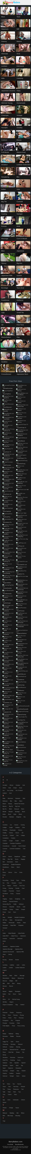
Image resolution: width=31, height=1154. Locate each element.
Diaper (24, 856)
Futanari (18, 893)
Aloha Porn (6, 442)
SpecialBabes (20, 394)
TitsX (25, 513)
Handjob (10, 917)
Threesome (16, 1089)
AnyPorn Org (6, 747)
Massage (22, 975)
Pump (13, 1025)
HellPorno (19, 390)
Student (23, 1070)
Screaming (5, 1044)
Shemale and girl (14, 1049)
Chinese (20, 830)
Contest (5, 840)
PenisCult (5, 423)
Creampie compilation (15, 843)
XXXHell (5, 765)
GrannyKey (6, 538)
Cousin (23, 840)
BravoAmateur (6, 553)
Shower (18, 1052)
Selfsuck (5, 1047)
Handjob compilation (19, 917)
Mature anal (21, 978)
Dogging (23, 859)
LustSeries (19, 731)
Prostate (5, 1023)
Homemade (11, 922)
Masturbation (6, 978)
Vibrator (5, 1107)
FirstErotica (6, 735)
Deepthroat (17, 856)
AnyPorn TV (6, 753)
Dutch (18, 867)
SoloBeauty (6, 477)
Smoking (12, 1060)
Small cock (20, 1057)
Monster (5, 986)
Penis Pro (19, 554)
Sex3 (11, 749)
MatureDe (5, 411)
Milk (4, 983)
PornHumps (6, 716)
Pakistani (5, 1012)
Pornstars (21, 1017)
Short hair (10, 1052)
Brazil (9, 814)
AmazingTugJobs (7, 588)
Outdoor (22, 1004)
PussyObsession (7, 407)
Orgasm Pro (6, 526)
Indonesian (23, 936)
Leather (4, 967)
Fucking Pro (6, 731)
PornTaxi (5, 622)
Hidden (4, 922)
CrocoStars (6, 549)
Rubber (12, 1036)
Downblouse (6, 867)
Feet (8, 883)
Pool (15, 1017)
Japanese (5, 946)
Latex (18, 965)
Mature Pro (19, 649)
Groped (23, 909)
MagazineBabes (7, 582)
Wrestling (17, 1115)
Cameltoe (5, 824)
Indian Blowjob (12, 933)
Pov (12, 1020)
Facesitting (5, 880)
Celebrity (17, 827)
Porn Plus (19, 653)
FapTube (5, 677)
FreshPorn (5, 673)
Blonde (4, 811)
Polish (9, 1017)
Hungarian (20, 925)
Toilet (14, 1092)
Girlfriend (21, 904)
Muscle (11, 986)
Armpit (15, 787)
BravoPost (19, 528)
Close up (5, 835)
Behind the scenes (19, 803)
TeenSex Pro (20, 499)
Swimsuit (5, 1076)
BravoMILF (6, 681)
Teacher (19, 1084)
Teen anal (15, 1086)
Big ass (5, 806)
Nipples (10, 991)
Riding (17, 1033)
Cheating (5, 830)
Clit (22, 832)
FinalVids (19, 510)
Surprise (5, 1073)
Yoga (4, 1121)
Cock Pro (19, 637)
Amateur (18, 785)
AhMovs (19, 698)
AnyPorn (5, 401)
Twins (15, 1094)
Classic (17, 832)
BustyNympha (20, 626)
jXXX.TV (19, 702)
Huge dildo (13, 925)
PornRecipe (19, 614)
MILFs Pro (19, 414)
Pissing (22, 1015)
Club (17, 835)
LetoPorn (19, 503)
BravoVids (5, 506)
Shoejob (23, 1049)
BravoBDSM (20, 601)
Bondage (17, 811)
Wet (18, 1113)
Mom (13, 983)
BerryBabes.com (11, 2)
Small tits (5, 1060)
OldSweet (5, 557)
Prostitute (11, 1023)
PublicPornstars (7, 465)
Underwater (16, 1099)
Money (19, 983)
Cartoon (16, 824)
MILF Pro (5, 565)
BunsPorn (19, 422)
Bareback (18, 798)
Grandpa (5, 909)
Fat (3, 883)
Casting (23, 824)
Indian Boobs (21, 933)
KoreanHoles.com (7, 702)
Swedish (18, 1073)
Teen (9, 1086)
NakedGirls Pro (20, 574)
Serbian (11, 1047)
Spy (22, 1065)
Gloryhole (11, 906)
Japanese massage (7, 949)
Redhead (11, 1033)
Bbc (11, 801)
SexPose (19, 398)
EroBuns (5, 669)
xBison (4, 739)
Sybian (23, 1076)
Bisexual (16, 809)
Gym (9, 912)
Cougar (11, 840)
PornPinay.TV (6, 561)
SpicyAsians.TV (7, 452)
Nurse (14, 994)
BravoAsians (20, 585)
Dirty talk (10, 859)
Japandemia (20, 435)
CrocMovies (6, 610)
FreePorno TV (6, 430)
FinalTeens (19, 418)
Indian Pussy (14, 936)
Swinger (12, 1076)
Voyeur (17, 1107)
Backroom (10, 798)
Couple (17, 840)
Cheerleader (13, 830)
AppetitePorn (20, 593)
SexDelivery (6, 614)
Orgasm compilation (8, 1004)
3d (7, 780)
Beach (4, 803)
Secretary (13, 1044)
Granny (11, 909)
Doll (4, 861)
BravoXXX (19, 550)
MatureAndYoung (21, 463)
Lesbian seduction (20, 967)
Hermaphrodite (18, 920)
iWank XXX (19, 475)
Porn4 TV (19, 557)
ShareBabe (19, 387)
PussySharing (6, 573)
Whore (22, 1113)
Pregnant (18, 1020)
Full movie (5, 893)
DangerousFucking (21, 714)
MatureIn (5, 618)
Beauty (10, 803)
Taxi (14, 1084)
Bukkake (11, 817)
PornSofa (19, 402)
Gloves (18, 906)
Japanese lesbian (14, 946)
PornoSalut (19, 641)
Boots (23, 811)
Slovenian (12, 1057)
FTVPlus (5, 642)
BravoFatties (6, 665)
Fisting (4, 888)
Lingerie (5, 970)
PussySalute (6, 419)
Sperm (11, 1065)
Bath (24, 798)
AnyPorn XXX (20, 657)
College (23, 835)
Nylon (20, 994)
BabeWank (5, 719)
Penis (9, 1015)
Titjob (9, 1092)
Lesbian (11, 967)
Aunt (10, 793)
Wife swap (10, 1115)
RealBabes (19, 739)
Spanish (23, 1062)
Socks (18, 1060)
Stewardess (18, 1068)
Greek (17, 909)
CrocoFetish (20, 452)
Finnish (15, 885)
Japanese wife (20, 951)
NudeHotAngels (7, 603)
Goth (24, 906)
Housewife (5, 925)
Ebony (4, 872)
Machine (5, 975)
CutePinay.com (20, 546)
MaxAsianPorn (6, 517)
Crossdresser (6, 846)
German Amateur (13, 901)
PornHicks (5, 597)
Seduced (20, 1044)
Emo (16, 872)
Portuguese (5, 1020)
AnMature (19, 410)
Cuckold (14, 846)
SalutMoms (19, 568)
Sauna (17, 1041)
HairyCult (5, 693)
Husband (5, 928)
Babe (4, 798)
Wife (4, 1115)
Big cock (17, 806)
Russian (18, 1036)
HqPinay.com (20, 445)
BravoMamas (20, 431)
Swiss (17, 1076)
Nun (9, 994)
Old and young (16, 999)
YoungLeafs (20, 668)
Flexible (17, 888)
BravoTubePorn (7, 394)
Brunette (5, 817)
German (5, 901)
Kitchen (11, 959)
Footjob (4, 891)
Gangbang (17, 899)
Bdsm (20, 801)
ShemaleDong (20, 664)
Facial (12, 880)
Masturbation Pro (7, 522)
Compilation (6, 838)
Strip (18, 1070)
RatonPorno (20, 517)
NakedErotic (20, 483)
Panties (12, 1012)
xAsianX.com (20, 525)
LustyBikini (6, 534)
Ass (4, 790)
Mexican (5, 980)
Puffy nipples (6, 1025)
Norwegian (17, 991)
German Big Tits (7, 904)
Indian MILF (6, 936)
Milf (16, 980)
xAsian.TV (5, 761)
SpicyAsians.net (7, 494)
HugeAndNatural (21, 441)
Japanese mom (19, 949)
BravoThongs (6, 469)
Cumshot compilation (15, 848)
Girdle (14, 904)
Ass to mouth (19, 790)
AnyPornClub (20, 622)
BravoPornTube (20, 685)
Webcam (5, 1113)
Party (4, 1015)
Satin (12, 1041)
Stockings (5, 1070)
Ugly (4, 1099)
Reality (4, 1033)
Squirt (4, 1068)
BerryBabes (6, 743)
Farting (23, 880)
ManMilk (19, 495)
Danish (10, 856)
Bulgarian (18, 817)
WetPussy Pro (6, 577)
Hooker (18, 922)
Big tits (5, 809)
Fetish (20, 883)
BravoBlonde (6, 415)
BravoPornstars (20, 610)
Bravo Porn (19, 605)
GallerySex (19, 521)
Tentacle (23, 1086)
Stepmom (10, 1068)
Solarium (5, 1062)
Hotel (24, 922)
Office (4, 999)
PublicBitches (6, 455)
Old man (5, 1002)
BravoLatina (6, 661)
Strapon (12, 1070)
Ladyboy (12, 965)
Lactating (5, 965)
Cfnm (23, 827)
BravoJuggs (6, 607)
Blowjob (11, 811)
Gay (24, 899)
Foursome (11, 891)
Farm (17, 880)
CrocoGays (6, 706)
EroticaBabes (20, 660)
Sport (17, 1065)
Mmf (8, 983)
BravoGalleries (20, 745)
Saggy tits (5, 1041)
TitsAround (19, 597)
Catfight (5, 827)
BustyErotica (20, 645)
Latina (23, 965)
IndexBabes (6, 459)
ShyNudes (5, 426)
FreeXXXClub (20, 589)
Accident (5, 785)
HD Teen (5, 920)
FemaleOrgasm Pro (21, 458)
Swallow (11, 1073)
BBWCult (5, 498)
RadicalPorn (20, 532)
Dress (12, 867)
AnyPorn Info (20, 448)
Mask (15, 975)
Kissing (4, 959)
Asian (20, 787)
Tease (4, 1086)
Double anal (6, 864)
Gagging (5, 899)
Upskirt (4, 1102)
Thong (9, 1089)
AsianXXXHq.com (21, 674)
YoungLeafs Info (7, 712)
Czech (4, 851)
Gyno (14, 912)
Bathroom (5, 801)
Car (11, 824)
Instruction (12, 938)
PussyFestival (6, 689)
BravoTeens (6, 546)
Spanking (5, 1065)
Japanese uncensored (8, 951)
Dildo (4, 859)
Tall (3, 1084)
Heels (11, 920)
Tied (22, 1089)
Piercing (15, 1015)
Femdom (14, 883)
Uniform (23, 1099)
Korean (17, 959)
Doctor (16, 859)
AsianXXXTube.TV (21, 427)
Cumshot (5, 848)
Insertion (5, 938)
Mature (13, 978)
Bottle (4, 814)
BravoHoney (6, 484)
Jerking (10, 954)
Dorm (16, 861)
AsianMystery (20, 471)
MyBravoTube (20, 406)
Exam (4, 875)
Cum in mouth (22, 846)
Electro (10, 872)
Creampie (5, 843)
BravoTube (5, 488)
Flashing (11, 888)
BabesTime (6, 723)
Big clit (11, 806)
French (18, 891)
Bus (25, 817)
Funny (12, 893)
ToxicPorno (19, 754)
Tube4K (5, 630)
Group (4, 912)
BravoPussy (20, 762)
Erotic (20, 872)
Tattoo (8, 1084)
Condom (13, 838)
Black (22, 809)
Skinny (4, 1054)
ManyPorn (5, 473)
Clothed (12, 835)
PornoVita (5, 626)
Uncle (8, 1099)
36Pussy (5, 638)
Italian (4, 941)
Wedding (12, 1113)
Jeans (4, 954)
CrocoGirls (5, 502)
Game (10, 899)
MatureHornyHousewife (22, 709)
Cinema (11, 832)
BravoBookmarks (7, 593)
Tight (4, 1092)
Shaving (18, 1047)
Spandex (16, 1062)
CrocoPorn (5, 654)
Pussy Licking (21, 1025)
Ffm (4, 885)
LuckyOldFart (20, 724)
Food (23, 888)
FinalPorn (19, 479)
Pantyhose (19, 1012)
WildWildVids (20, 582)
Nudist (4, 994)
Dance (4, 856)
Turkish (9, 1094)
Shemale (5, 1049)
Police (4, 1017)
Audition (5, 793)
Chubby (4, 832)
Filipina (9, 885)
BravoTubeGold (7, 511)
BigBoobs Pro (20, 728)
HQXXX (5, 650)
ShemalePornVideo (8, 388)
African (11, 785)
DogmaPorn (6, 397)
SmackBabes (6, 481)
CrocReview (20, 735)
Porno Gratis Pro (21, 720)
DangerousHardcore (22, 633)
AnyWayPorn (20, 536)
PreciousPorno (20, 750)
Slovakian (5, 1057)
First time (22, 885)
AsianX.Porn (20, 618)
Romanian (5, 1036)
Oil (9, 999)
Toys (19, 1092)
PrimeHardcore (20, 679)
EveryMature (6, 569)
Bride (15, 814)
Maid (10, 975)
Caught (11, 827)
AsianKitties (6, 727)
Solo (11, 1062)
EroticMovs (6, 757)
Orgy (16, 1004)
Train (4, 1094)
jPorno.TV (19, 487)
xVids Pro (19, 758)
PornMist (19, 506)
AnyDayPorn (6, 446)
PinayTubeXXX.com (22, 564)
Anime (4, 787)
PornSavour (6, 634)
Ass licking (10, 790)
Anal (24, 785)
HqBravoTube (6, 697)
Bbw (16, 801)
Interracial (19, 938)
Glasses (5, 906)
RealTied (5, 434)
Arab (9, 787)
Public (18, 1023)
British (20, 814)
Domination (10, 861)
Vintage (11, 1107)
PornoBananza (20, 690)
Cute (24, 848)
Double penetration (16, 864)
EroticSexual (6, 438)
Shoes (4, 1052)
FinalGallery (6, 530)
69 (3, 780)
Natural (4, 991)
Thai (4, 1089)
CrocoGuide (6, 646)
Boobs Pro (19, 694)
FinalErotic (5, 542)
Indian (4, 933)
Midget (11, 980)
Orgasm (11, 1002)
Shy (23, 1052)
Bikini (10, 809)
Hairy (4, 917)
